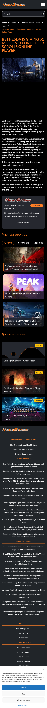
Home (4, 22)
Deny (24, 694)
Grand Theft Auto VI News (23, 449)
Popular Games (23, 648)
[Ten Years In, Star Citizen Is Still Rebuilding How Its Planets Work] (23, 314)
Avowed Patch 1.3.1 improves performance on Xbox (23, 590)
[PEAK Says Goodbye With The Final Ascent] (23, 286)
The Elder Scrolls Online (30, 22)
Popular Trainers (23, 652)
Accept (23, 688)
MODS (40, 243)
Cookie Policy (22, 705)
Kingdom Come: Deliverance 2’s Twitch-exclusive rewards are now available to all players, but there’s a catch (23, 604)
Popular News (23, 666)
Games (13, 22)
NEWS (9, 243)
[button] (43, 669)
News (4, 26)
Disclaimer (23, 638)
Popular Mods (23, 657)
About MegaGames (23, 629)
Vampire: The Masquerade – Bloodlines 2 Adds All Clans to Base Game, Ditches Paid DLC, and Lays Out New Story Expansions (23, 512)
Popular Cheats (23, 661)
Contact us (23, 633)
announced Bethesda (24, 155)
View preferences (23, 700)
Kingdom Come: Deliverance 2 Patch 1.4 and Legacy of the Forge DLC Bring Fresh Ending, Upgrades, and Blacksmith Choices (23, 481)
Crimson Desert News (24, 454)
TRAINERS (25, 243)
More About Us (23, 222)
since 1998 (36, 205)
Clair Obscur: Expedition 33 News (23, 445)
